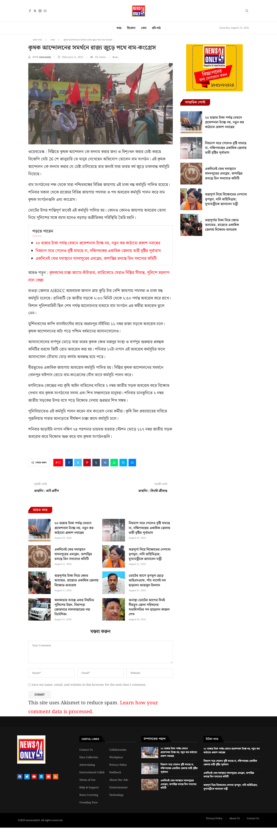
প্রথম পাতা (37, 40)
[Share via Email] (132, 462)
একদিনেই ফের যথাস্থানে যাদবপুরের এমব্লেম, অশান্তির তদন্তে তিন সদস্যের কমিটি (96, 258)
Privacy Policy (118, 765)
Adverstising (87, 765)
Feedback (115, 772)
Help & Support (89, 787)
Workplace (116, 757)
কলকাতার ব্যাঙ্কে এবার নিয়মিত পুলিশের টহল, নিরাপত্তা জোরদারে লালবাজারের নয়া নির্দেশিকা (74, 607)
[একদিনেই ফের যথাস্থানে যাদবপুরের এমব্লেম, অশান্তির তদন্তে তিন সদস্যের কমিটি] (39, 556)
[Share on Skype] (123, 462)
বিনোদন (131, 28)
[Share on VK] (105, 462)
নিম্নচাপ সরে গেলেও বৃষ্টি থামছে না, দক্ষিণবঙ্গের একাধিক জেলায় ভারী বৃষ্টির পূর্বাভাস (98, 251)
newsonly (45, 57)
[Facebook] (29, 10)
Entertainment (118, 787)
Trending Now (88, 802)
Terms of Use (87, 780)
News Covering (88, 795)
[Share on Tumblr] (96, 462)
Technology (116, 795)
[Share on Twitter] (78, 462)
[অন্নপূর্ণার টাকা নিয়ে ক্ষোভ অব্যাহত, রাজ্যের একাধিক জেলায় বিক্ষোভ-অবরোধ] (39, 582)
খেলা (143, 28)
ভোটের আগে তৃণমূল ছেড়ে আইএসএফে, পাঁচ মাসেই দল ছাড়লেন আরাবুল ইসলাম (147, 580)
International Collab (92, 772)
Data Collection (88, 757)
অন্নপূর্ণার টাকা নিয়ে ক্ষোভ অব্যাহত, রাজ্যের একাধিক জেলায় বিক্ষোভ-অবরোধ (76, 580)
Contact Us (86, 750)
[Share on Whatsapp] (114, 462)
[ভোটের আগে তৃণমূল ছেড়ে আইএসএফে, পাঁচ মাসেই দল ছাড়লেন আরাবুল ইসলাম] (113, 582)
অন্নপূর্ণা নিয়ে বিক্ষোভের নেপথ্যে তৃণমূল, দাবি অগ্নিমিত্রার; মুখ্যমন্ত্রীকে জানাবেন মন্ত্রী (150, 554)
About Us (234, 819)
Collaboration (117, 750)
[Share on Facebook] (69, 462)
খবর (118, 28)
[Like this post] (59, 462)
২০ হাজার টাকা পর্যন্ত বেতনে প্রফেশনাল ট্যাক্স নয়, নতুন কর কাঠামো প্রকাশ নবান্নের (98, 243)
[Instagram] (40, 10)
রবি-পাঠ (156, 28)
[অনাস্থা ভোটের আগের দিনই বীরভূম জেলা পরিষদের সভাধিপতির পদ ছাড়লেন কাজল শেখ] (113, 609)
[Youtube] (45, 10)
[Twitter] (35, 10)
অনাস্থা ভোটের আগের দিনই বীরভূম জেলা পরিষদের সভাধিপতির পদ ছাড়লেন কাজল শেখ (149, 607)
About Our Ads (118, 780)
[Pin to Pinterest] (87, 462)
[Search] (247, 11)
